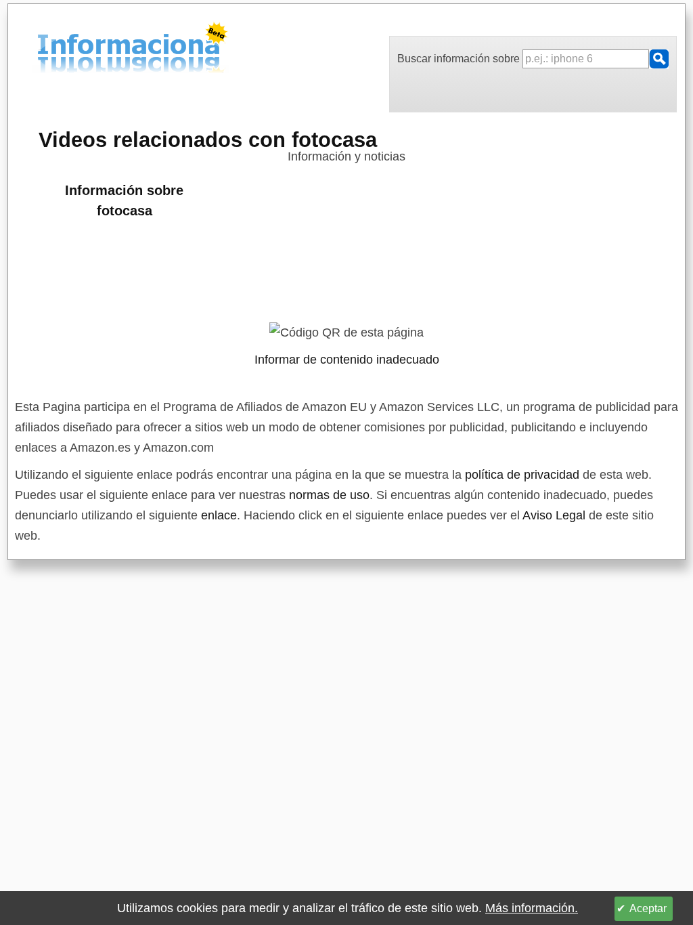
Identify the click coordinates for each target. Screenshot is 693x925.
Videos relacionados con (208, 139)
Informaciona (41, 49)
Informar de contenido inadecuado (346, 359)
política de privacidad (522, 474)
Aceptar (648, 908)
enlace (219, 515)
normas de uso (329, 495)
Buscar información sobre (459, 58)
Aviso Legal (553, 515)
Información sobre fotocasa (124, 200)
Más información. (531, 908)
